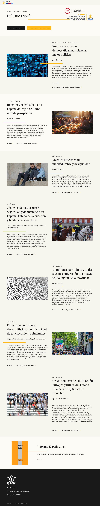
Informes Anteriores (16, 28)
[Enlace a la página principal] (8, 2)
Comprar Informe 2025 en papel (39, 28)
